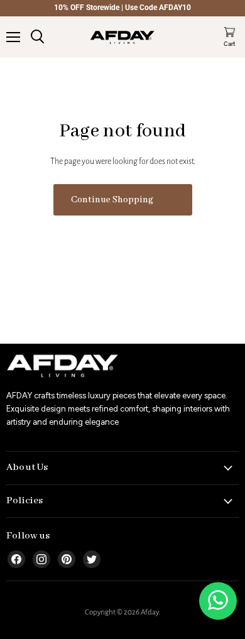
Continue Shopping (112, 199)
